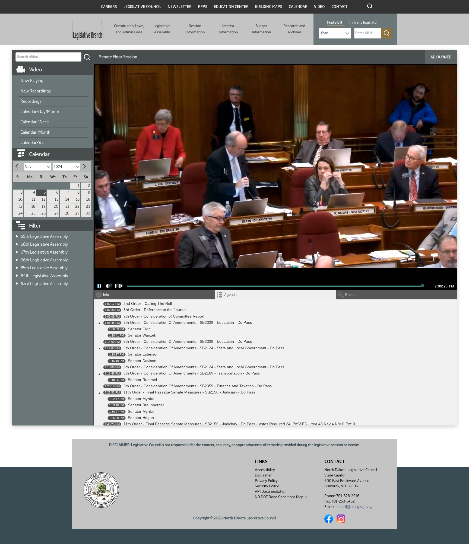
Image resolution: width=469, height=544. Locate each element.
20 (56, 206)
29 (77, 213)
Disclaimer (263, 475)
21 (67, 206)
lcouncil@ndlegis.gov (352, 506)
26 (43, 213)
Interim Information (228, 29)
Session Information (195, 29)
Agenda (230, 294)
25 (33, 213)
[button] (54, 151)
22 (77, 206)
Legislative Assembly (161, 29)
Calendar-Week (34, 121)
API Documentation (270, 491)
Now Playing (31, 80)
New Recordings (35, 91)
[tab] (275, 294)
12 (44, 199)
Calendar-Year (33, 142)
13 (56, 199)
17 (21, 206)
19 (44, 206)
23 (88, 206)
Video (319, 6)
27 (56, 213)
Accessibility (265, 470)
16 (88, 199)
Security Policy (267, 486)
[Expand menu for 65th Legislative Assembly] (17, 266)
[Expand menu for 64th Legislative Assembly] (17, 274)
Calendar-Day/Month (39, 111)
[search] (87, 57)
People (350, 294)
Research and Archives (294, 29)
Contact (339, 6)
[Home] (88, 29)
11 (33, 199)
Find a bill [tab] (334, 22)
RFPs (202, 6)
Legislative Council (142, 6)
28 (67, 213)
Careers (109, 6)
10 (20, 199)
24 (20, 213)
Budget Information (261, 29)
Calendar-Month (35, 132)
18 (33, 206)
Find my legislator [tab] (363, 22)
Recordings (31, 101)
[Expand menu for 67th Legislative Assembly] (17, 250)
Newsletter (180, 6)
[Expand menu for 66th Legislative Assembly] (17, 258)
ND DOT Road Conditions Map (279, 497)
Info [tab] (106, 294)
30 (88, 213)
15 (78, 199)
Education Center (231, 6)
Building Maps (268, 6)
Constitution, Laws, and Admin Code (129, 29)
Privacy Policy (266, 480)
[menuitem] (53, 81)
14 (67, 199)
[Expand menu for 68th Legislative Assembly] (17, 243)
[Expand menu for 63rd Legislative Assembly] (17, 282)
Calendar (298, 6)
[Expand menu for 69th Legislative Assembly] (17, 235)
